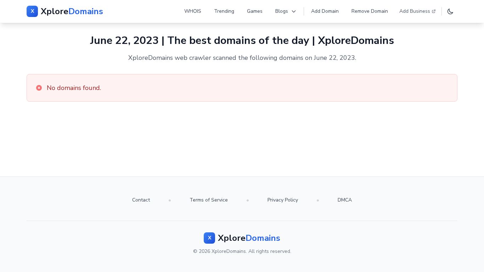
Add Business (414, 11)
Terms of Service (209, 200)
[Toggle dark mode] (450, 11)
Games (255, 11)
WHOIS (192, 11)
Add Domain (325, 11)
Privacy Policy (283, 200)
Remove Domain (369, 11)
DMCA (345, 200)
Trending (224, 11)
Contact (141, 200)
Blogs (281, 11)
